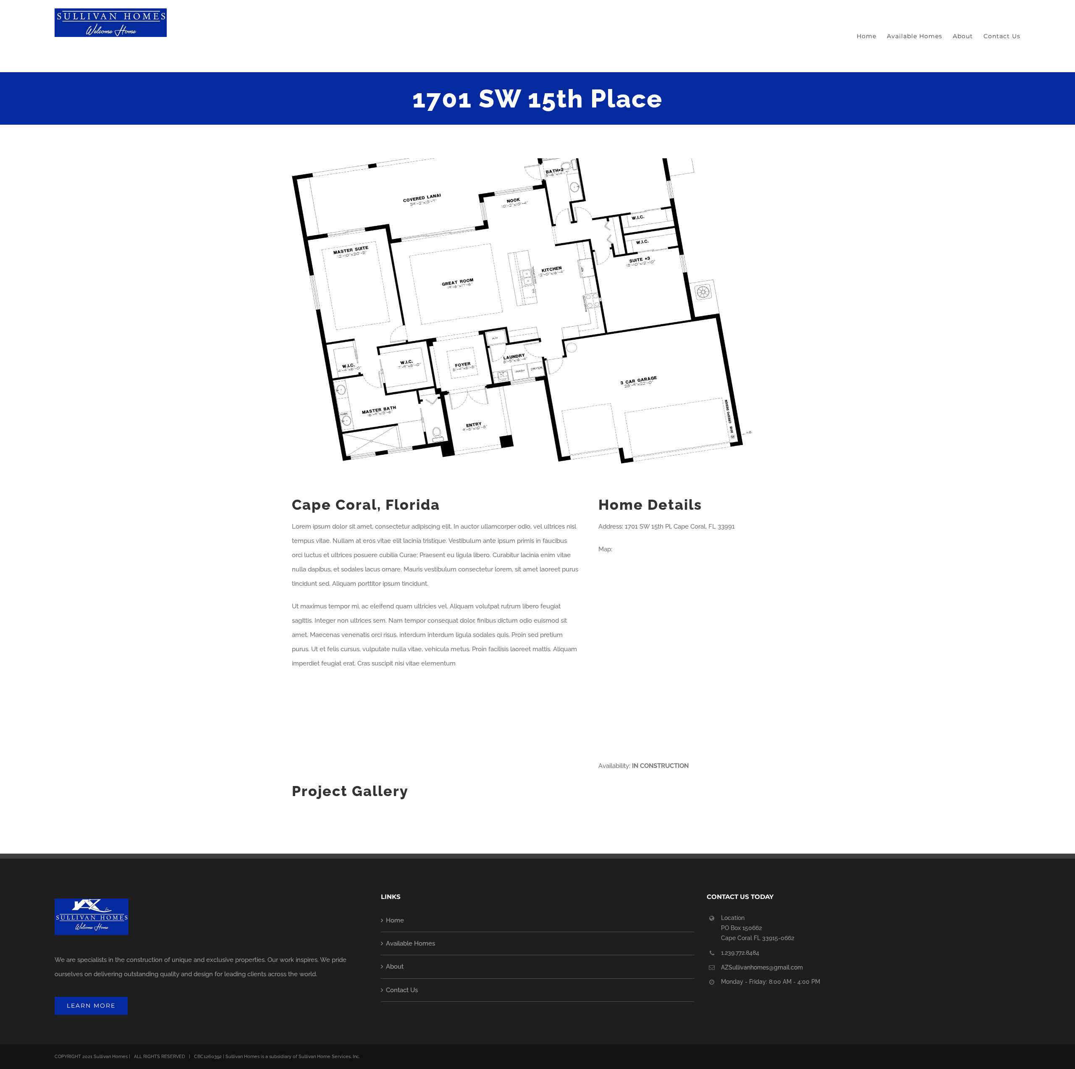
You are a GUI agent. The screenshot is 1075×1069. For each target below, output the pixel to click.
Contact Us (402, 990)
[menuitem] (872, 36)
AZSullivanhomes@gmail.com (762, 967)
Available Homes (410, 943)
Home (395, 920)
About (395, 966)
